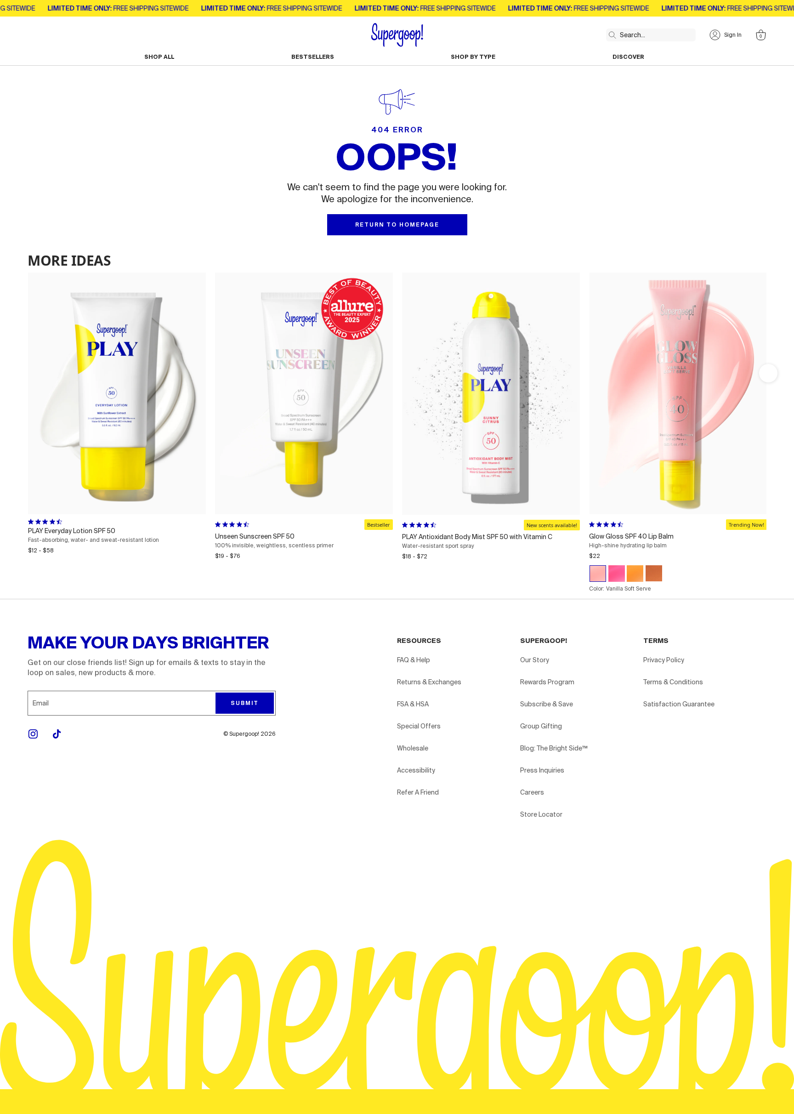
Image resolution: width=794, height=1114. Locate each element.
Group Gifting (541, 726)
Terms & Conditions (673, 682)
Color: (620, 588)
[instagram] (33, 733)
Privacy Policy (663, 660)
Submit (245, 703)
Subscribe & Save (546, 704)
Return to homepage (397, 224)
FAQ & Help (413, 660)
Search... (632, 35)
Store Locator (541, 814)
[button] (768, 373)
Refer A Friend (418, 792)
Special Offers (419, 726)
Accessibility (416, 770)
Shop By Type (473, 57)
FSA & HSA (413, 704)
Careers (532, 792)
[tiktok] (56, 733)
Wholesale (412, 748)
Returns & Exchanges (429, 682)
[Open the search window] (610, 32)
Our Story (534, 660)
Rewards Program (547, 682)
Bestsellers (312, 57)
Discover (628, 57)
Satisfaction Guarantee (679, 704)
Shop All (159, 57)
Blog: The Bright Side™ (554, 748)
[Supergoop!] (397, 35)
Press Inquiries (542, 770)
